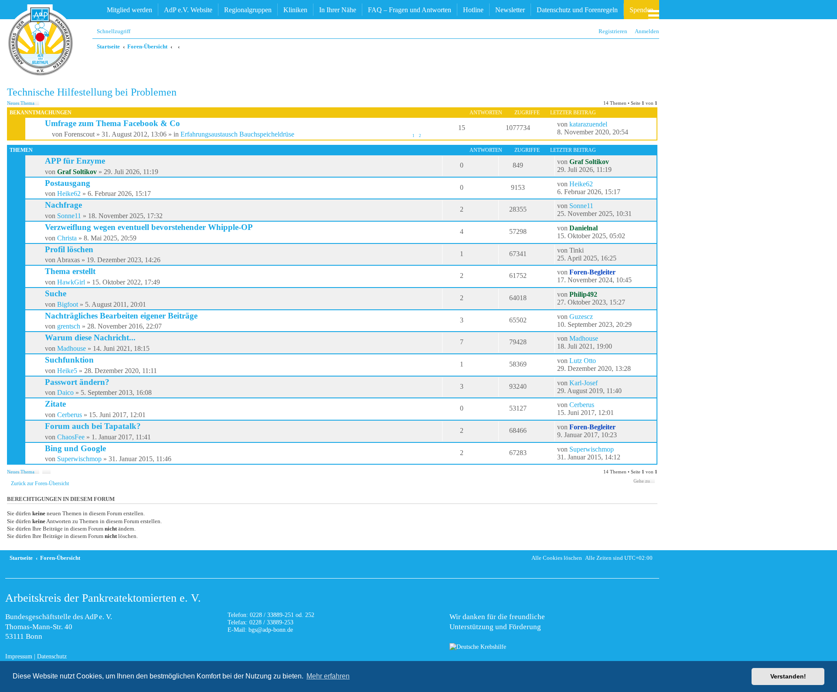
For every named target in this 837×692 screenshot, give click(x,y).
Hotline (473, 10)
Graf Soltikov (77, 171)
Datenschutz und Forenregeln (577, 10)
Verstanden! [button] (788, 676)
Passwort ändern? (77, 382)
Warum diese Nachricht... (90, 337)
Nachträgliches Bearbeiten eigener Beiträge (121, 315)
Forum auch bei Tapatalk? (93, 426)
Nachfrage (63, 204)
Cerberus (69, 414)
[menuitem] (644, 31)
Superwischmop (79, 458)
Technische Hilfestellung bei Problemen (92, 92)
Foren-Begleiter (592, 272)
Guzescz (581, 316)
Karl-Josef (583, 383)
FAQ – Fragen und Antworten (409, 10)
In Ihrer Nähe (337, 10)
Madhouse (71, 348)
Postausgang (67, 183)
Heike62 (69, 193)
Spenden (641, 10)
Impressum (18, 656)
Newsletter (510, 10)
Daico (65, 392)
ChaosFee (71, 437)
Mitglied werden (129, 10)
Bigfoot (67, 304)
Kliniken (295, 10)
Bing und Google (75, 448)
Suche (55, 293)
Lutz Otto (582, 360)
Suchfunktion (69, 359)
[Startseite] (40, 41)
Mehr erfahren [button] (328, 676)
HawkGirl (71, 282)
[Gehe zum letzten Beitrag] (611, 124)
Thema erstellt (70, 271)
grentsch (68, 326)
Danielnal (583, 228)
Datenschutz (52, 656)
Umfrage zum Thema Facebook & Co (112, 123)
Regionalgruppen (248, 10)
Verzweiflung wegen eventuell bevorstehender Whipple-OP (149, 227)
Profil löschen (69, 249)
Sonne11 (69, 215)
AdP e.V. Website (188, 10)
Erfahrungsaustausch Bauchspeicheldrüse (237, 134)
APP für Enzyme (75, 160)
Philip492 (583, 294)
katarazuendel (588, 124)
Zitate (55, 403)
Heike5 (67, 370)
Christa (67, 238)
